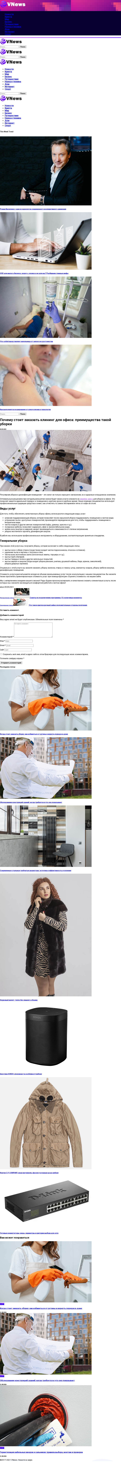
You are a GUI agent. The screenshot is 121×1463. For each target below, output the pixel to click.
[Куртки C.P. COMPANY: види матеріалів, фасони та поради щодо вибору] (46, 1168)
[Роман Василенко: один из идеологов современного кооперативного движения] (46, 205)
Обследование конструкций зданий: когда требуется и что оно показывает (31, 802)
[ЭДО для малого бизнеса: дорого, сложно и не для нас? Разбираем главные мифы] (46, 269)
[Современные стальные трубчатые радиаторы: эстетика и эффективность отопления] (46, 866)
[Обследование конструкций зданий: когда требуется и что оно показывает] (46, 798)
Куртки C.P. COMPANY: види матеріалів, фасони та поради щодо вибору (29, 1173)
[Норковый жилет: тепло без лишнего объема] (46, 996)
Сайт (2, 650)
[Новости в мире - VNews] (11, 65)
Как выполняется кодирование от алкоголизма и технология (25, 409)
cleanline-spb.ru (86, 499)
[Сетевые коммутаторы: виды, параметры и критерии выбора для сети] (46, 1229)
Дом (2, 1304)
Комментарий (7, 637)
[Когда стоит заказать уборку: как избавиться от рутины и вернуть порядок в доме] (46, 730)
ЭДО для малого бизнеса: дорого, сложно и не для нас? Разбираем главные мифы (34, 273)
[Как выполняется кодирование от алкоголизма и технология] (46, 405)
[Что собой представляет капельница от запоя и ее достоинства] (46, 337)
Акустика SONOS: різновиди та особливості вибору (21, 1074)
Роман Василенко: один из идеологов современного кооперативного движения (33, 209)
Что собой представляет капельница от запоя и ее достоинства (26, 341)
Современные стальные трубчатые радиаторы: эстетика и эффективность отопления (35, 871)
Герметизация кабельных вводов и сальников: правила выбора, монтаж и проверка (41, 1452)
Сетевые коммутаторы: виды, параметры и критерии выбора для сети (29, 1233)
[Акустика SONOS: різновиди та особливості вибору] (46, 1070)
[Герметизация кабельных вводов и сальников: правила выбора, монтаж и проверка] (46, 1445)
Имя (2, 641)
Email (3, 645)
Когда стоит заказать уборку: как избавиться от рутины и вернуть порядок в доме (34, 734)
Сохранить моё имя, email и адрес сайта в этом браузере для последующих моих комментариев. (45, 654)
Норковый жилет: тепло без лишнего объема (18, 1000)
